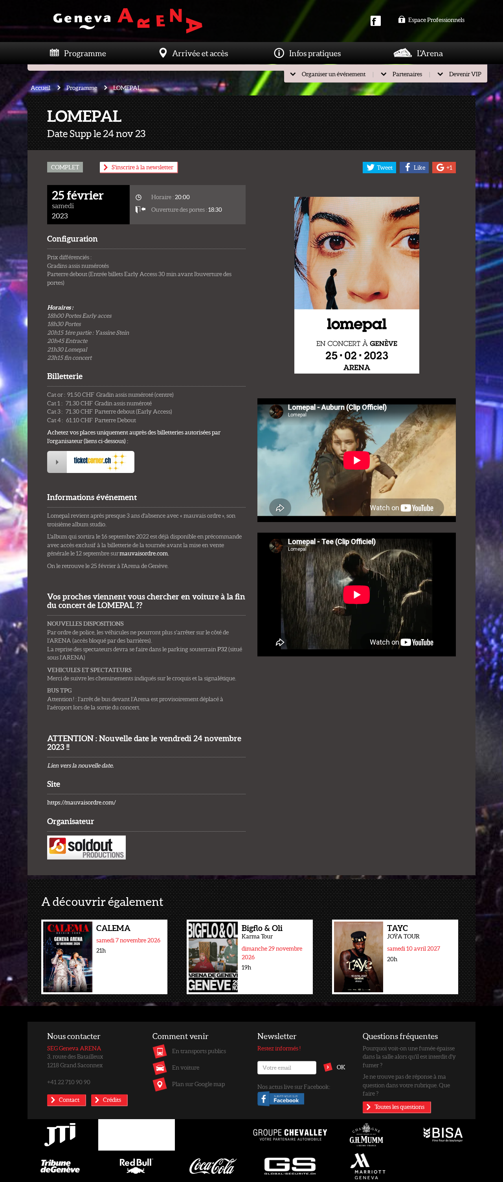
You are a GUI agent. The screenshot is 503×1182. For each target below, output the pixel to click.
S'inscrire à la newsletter (142, 166)
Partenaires (407, 73)
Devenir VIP (465, 73)
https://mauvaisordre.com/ (81, 802)
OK (341, 1066)
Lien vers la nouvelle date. (80, 765)
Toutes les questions (399, 1106)
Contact (69, 1099)
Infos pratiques (315, 53)
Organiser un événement (333, 73)
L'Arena (430, 53)
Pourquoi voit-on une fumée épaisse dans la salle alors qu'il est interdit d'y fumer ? (409, 1056)
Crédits (112, 1099)
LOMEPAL (127, 87)
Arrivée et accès (200, 53)
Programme (85, 53)
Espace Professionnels (435, 19)
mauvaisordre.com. (144, 553)
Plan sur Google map (198, 1083)
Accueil (40, 87)
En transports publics (199, 1050)
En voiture (185, 1067)
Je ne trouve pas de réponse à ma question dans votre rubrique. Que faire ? (406, 1085)
